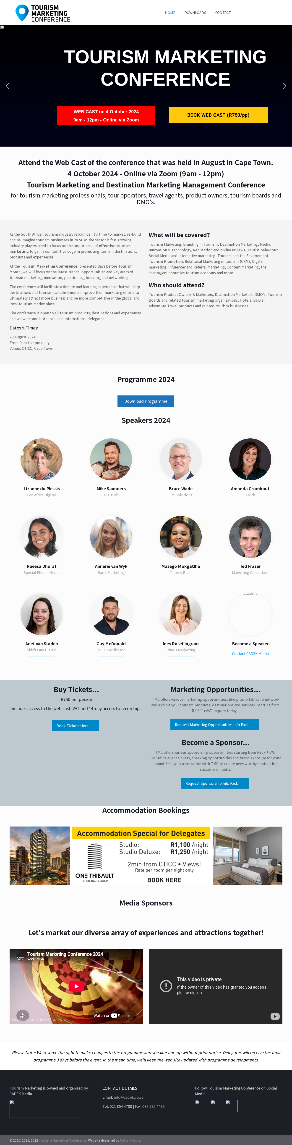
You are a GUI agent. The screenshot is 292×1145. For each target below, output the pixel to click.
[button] (7, 86)
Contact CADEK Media (250, 653)
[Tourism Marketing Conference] (42, 12)
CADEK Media (130, 1140)
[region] (146, 86)
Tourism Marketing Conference (63, 1140)
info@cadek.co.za (128, 1097)
